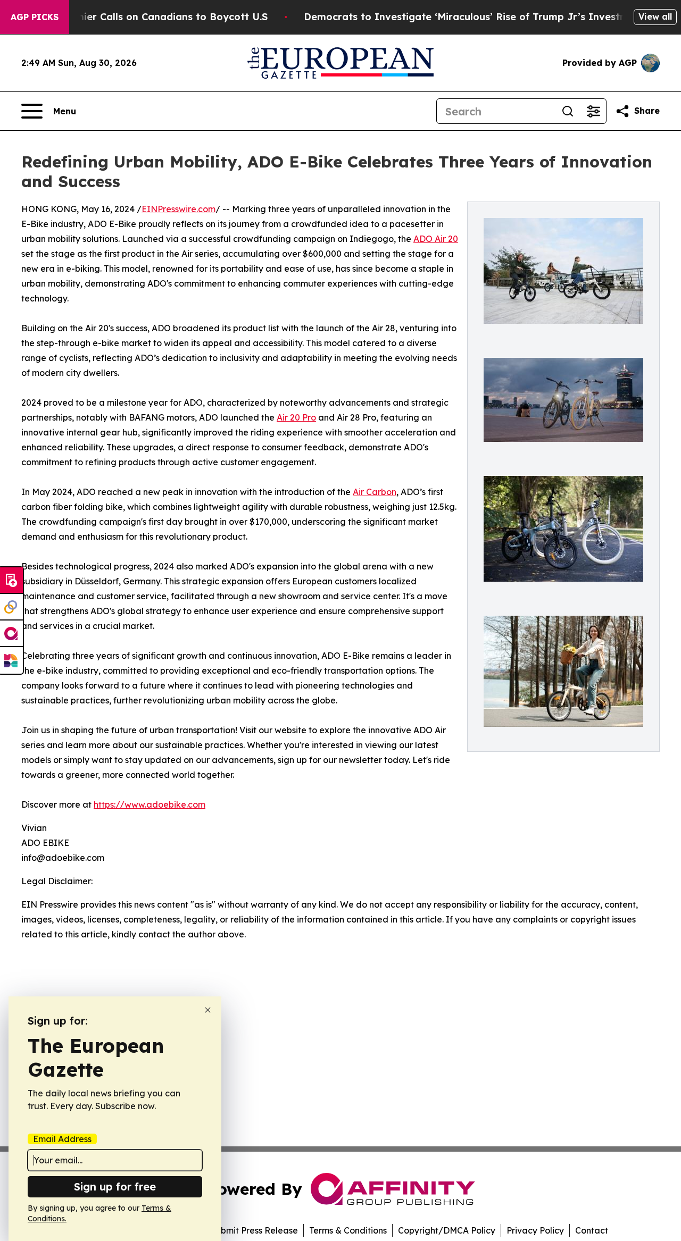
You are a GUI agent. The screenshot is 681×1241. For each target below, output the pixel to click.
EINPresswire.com (178, 209)
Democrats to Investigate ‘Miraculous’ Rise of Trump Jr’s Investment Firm (487, 17)
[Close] (208, 1010)
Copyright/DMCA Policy (446, 1230)
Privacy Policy (535, 1230)
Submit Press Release (254, 1230)
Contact (591, 1230)
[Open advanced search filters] (593, 111)
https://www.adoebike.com (149, 804)
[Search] (567, 111)
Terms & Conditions (348, 1230)
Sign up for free (115, 1186)
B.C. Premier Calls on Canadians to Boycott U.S (153, 17)
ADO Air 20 (435, 238)
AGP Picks (35, 17)
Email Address (62, 1139)
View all (655, 16)
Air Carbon (374, 492)
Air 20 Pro (296, 417)
